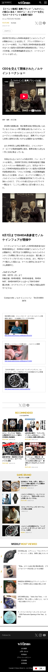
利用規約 (24, 654)
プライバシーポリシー (24, 657)
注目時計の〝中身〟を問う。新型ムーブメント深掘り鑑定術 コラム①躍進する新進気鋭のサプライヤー (33, 483)
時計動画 (17, 18)
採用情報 (24, 663)
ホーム (4, 18)
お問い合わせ (24, 651)
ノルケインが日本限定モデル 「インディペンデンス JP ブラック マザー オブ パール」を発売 (33, 528)
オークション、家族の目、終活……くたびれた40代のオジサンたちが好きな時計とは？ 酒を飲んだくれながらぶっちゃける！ (35, 461)
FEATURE (10, 18)
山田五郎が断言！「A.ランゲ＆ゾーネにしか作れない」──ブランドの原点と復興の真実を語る (35, 435)
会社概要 (24, 648)
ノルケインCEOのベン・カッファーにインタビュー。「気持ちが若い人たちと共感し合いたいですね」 (33, 496)
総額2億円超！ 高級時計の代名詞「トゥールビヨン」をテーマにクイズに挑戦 (12, 459)
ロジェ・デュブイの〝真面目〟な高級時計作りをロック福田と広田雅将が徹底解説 (12, 435)
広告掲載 (24, 660)
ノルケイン (7, 31)
